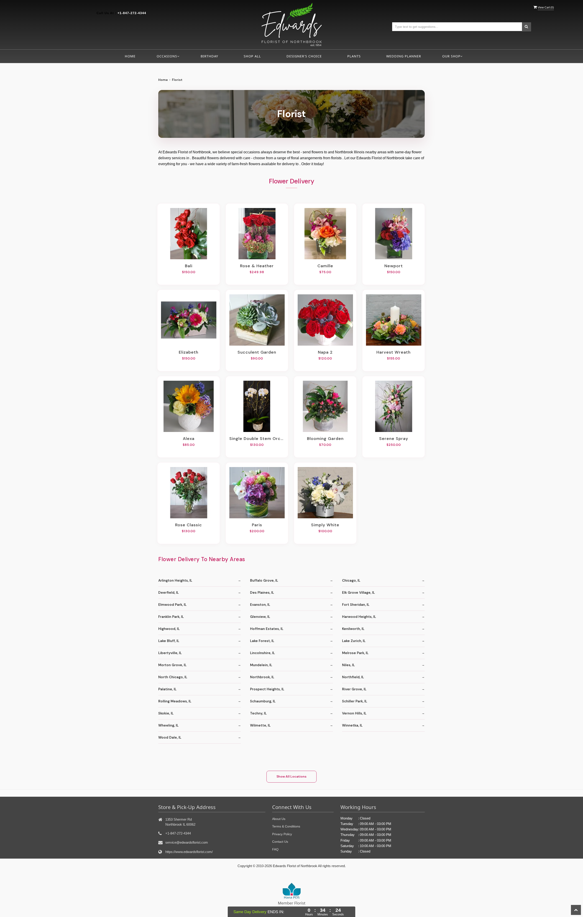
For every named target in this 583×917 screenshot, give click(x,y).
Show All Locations (291, 776)
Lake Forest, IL (262, 641)
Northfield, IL (353, 677)
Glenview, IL (260, 616)
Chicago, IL (351, 580)
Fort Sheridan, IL (355, 604)
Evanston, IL (260, 604)
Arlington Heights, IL (175, 580)
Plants (354, 56)
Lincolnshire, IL (262, 653)
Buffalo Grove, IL (264, 580)
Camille (325, 266)
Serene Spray (393, 438)
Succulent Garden (257, 352)
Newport (393, 266)
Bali (188, 266)
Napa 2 (325, 352)
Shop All (252, 56)
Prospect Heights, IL (267, 689)
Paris (257, 525)
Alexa (188, 438)
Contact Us (280, 841)
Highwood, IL (169, 629)
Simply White (325, 525)
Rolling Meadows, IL (174, 701)
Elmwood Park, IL (172, 604)
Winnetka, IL (352, 725)
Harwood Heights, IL (359, 616)
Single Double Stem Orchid (256, 438)
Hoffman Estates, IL (266, 629)
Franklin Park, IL (171, 616)
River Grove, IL (354, 689)
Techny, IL (258, 713)
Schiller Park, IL (354, 701)
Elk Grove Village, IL (358, 592)
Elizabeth (188, 352)
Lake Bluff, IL (168, 641)
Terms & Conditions (286, 826)
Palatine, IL (167, 689)
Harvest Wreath (393, 352)
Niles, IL (348, 665)
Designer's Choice (304, 56)
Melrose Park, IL (355, 653)
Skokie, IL (166, 713)
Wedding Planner (403, 56)
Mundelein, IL (261, 665)
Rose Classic (188, 525)
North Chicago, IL (172, 677)
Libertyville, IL (170, 653)
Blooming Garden (325, 438)
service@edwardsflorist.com (186, 842)
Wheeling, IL (168, 725)
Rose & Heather (257, 266)
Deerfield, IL (168, 592)
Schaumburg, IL (263, 701)
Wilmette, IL (260, 725)
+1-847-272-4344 (132, 13)
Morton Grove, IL (172, 665)
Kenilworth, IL (353, 629)
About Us (278, 819)
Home (130, 56)
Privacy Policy (282, 834)
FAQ (275, 849)
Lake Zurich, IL (354, 641)
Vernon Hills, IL (354, 713)
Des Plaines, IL (262, 592)
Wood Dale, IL (169, 737)
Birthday (209, 56)
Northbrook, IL (262, 677)
